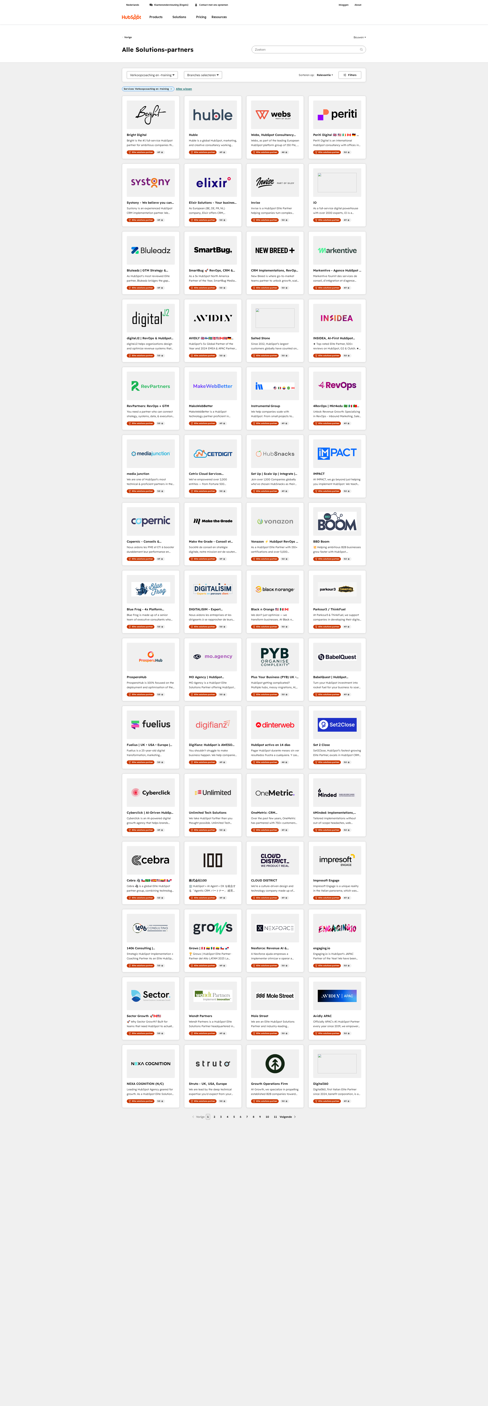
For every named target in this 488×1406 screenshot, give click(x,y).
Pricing (201, 17)
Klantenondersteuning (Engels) (171, 5)
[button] (360, 37)
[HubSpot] (131, 17)
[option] (151, 75)
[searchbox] (309, 49)
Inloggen (343, 5)
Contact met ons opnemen (213, 5)
